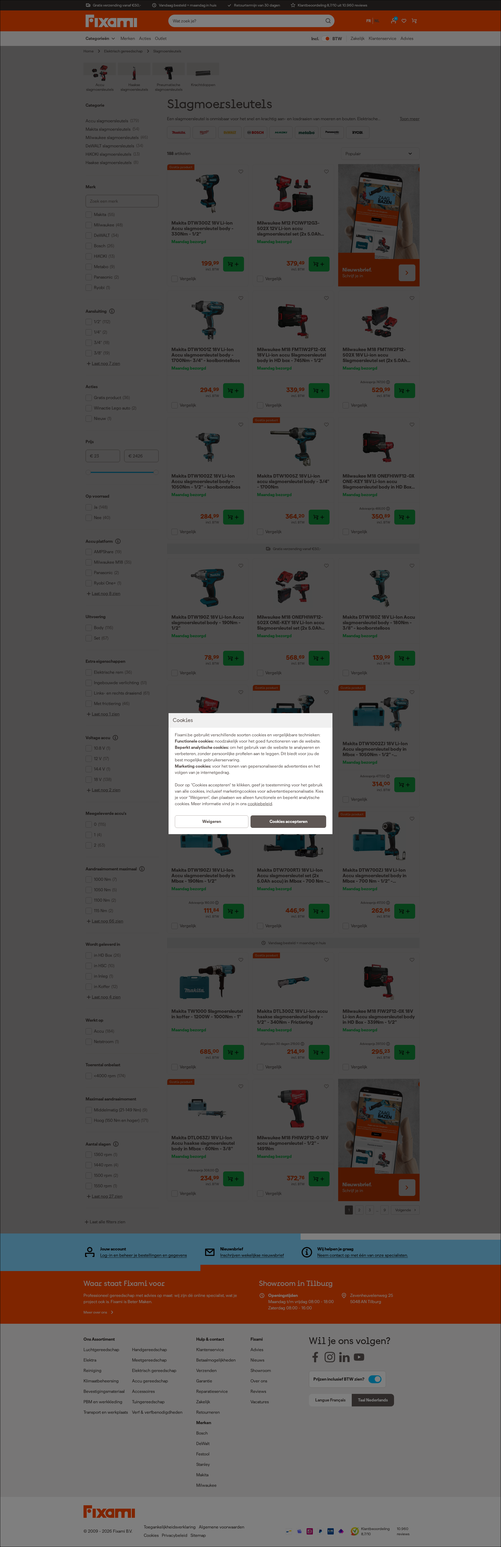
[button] (288, 821)
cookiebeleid (260, 804)
